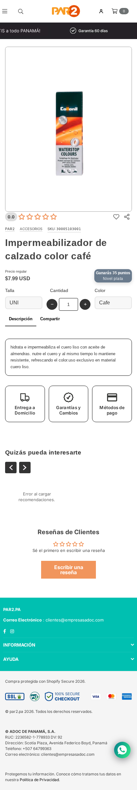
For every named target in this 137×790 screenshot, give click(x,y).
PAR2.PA (12, 609)
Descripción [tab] (20, 318)
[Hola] (101, 11)
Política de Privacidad (39, 779)
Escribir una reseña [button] (68, 569)
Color (100, 290)
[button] (25, 404)
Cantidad (59, 290)
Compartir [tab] (50, 318)
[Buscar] (20, 11)
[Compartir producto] (126, 217)
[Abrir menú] (7, 11)
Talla (9, 290)
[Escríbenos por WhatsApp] (122, 750)
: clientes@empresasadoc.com (73, 619)
